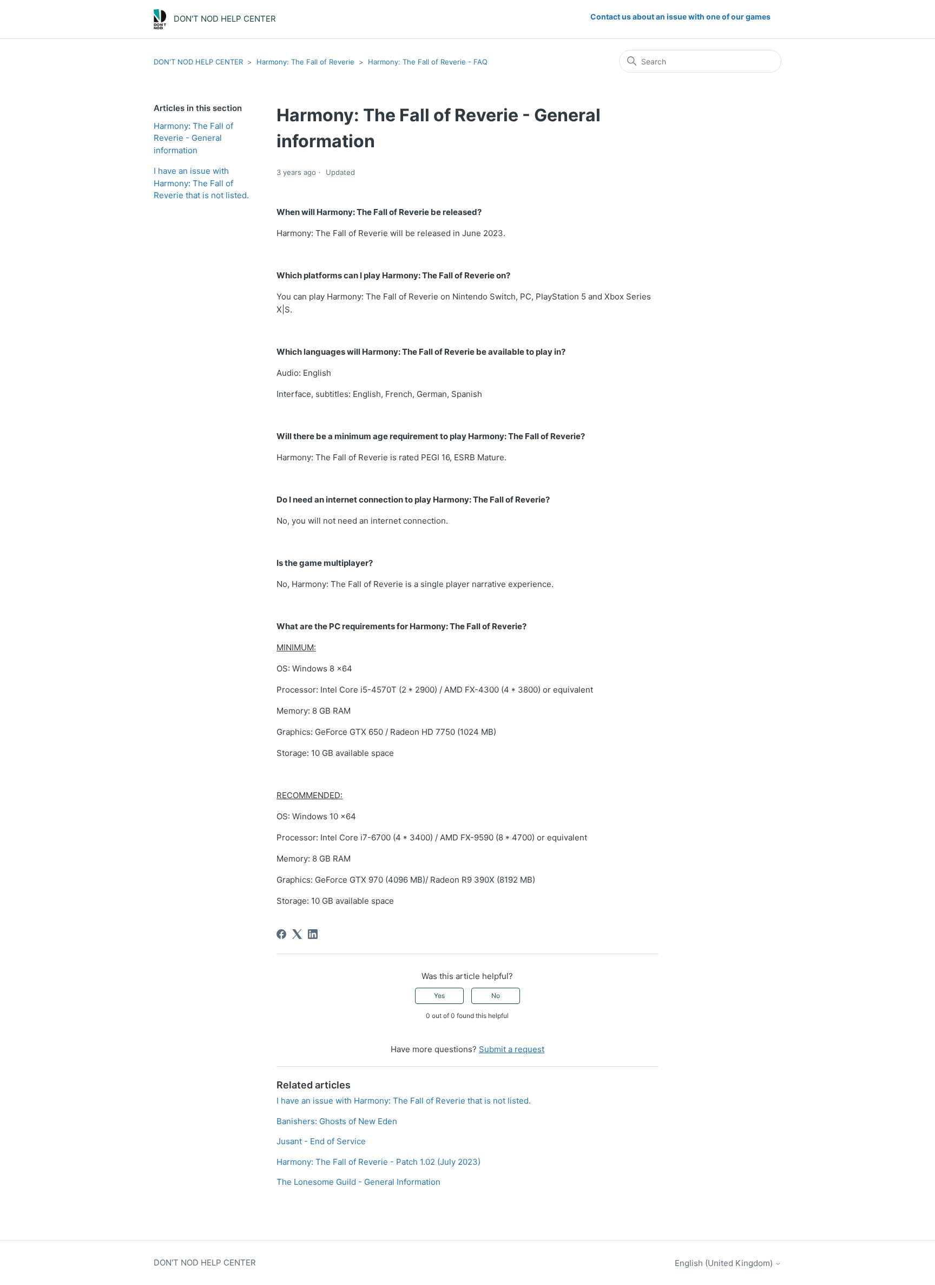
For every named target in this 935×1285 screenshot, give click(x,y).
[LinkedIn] (313, 934)
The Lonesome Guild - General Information (358, 1182)
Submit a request (511, 1049)
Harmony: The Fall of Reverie (305, 61)
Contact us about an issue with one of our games (680, 16)
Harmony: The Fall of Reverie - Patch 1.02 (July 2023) (378, 1162)
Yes (439, 996)
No (495, 996)
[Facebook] (281, 934)
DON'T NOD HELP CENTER (198, 61)
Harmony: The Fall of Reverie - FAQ (428, 61)
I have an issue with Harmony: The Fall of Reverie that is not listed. (201, 183)
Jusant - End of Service (321, 1141)
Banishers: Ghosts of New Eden (336, 1121)
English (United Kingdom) (725, 1263)
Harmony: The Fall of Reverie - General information (193, 138)
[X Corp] (297, 934)
